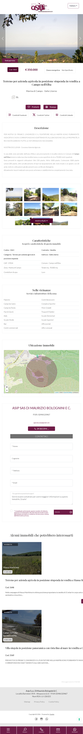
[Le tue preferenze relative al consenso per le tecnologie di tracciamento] (79, 719)
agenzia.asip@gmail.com (41, 423)
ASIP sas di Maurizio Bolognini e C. (41, 408)
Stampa (53, 107)
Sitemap (27, 702)
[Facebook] (36, 719)
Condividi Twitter (43, 115)
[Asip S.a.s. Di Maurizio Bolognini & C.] (41, 7)
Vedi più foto (10, 60)
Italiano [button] (72, 6)
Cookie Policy (54, 702)
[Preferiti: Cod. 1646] (39, 572)
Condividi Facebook (19, 115)
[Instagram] (41, 719)
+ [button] (7, 387)
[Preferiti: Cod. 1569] (39, 639)
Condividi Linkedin (66, 115)
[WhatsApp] (46, 719)
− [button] (7, 390)
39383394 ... (42, 428)
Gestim (52, 714)
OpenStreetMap (68, 392)
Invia (57, 512)
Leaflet (56, 392)
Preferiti (36, 107)
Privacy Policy (39, 702)
